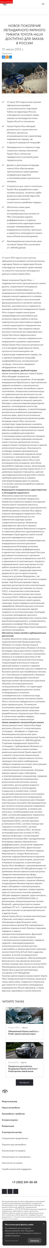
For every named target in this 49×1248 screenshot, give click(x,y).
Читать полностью (11, 1240)
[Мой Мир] (10, 57)
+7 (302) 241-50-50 (24, 1182)
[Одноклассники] (6, 57)
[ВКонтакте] (3, 57)
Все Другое (24, 1082)
